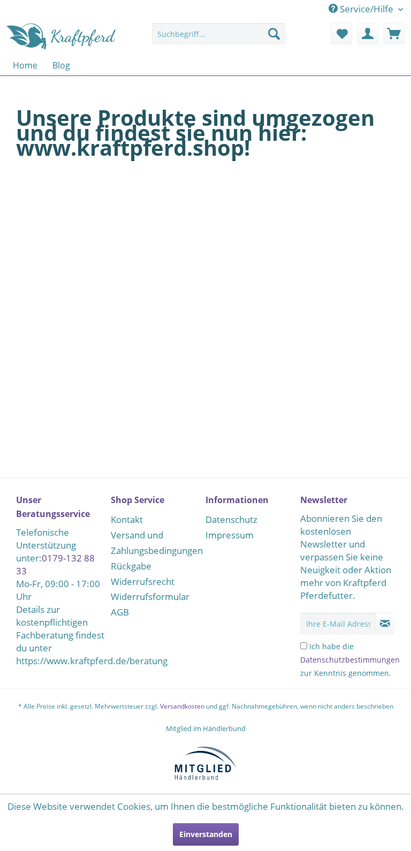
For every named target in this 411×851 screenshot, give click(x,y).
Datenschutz (231, 519)
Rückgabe (131, 566)
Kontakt (127, 519)
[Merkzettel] (341, 33)
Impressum (230, 535)
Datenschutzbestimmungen (350, 660)
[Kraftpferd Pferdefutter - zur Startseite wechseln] (61, 36)
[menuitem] (219, 39)
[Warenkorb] (394, 33)
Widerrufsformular (150, 596)
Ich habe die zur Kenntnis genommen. (350, 659)
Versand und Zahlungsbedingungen (155, 543)
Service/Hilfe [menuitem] (366, 9)
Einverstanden (205, 834)
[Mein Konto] (367, 33)
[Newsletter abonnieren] (385, 623)
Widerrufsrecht (142, 581)
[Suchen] (274, 33)
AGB (120, 612)
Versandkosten (182, 706)
